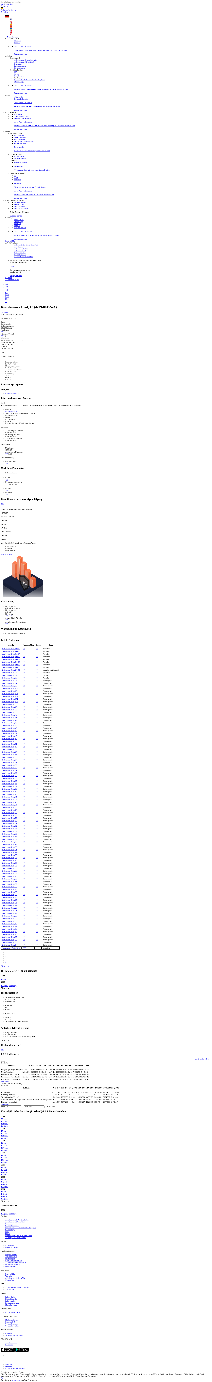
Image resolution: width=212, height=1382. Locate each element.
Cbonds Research (20, 206)
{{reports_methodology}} (202, 1059)
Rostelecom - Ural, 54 (9, 752)
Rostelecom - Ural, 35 (9, 892)
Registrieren (13, 10)
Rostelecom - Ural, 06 (9, 678)
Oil (15, 176)
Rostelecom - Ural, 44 (9, 725)
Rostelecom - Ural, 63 (9, 776)
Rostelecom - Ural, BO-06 (11, 657)
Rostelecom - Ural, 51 (9, 744)
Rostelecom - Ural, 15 (9, 932)
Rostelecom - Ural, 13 (9, 926)
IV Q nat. (4, 980)
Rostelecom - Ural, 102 (10, 694)
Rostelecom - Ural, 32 (9, 884)
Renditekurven (19, 76)
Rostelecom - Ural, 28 (9, 908)
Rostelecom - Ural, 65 (9, 781)
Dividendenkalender (21, 99)
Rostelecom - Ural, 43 (9, 723)
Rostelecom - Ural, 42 (9, 720)
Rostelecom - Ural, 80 (9, 821)
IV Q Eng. (12, 986)
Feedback (8, 1366)
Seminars (13, 216)
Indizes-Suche (19, 135)
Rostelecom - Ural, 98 (9, 868)
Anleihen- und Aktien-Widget (15, 1278)
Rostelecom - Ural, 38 (9, 710)
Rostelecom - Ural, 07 (9, 675)
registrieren (16, 1380)
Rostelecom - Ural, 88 (9, 842)
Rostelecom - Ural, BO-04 (11, 651)
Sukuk (16, 74)
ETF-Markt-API (20, 253)
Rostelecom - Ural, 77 (9, 813)
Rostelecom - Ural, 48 (9, 736)
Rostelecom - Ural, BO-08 (11, 662)
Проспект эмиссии (12, 393)
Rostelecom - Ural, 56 (9, 757)
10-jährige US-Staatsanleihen (15, 1238)
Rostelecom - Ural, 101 (10, 691)
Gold (16, 178)
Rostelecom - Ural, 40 (9, 715)
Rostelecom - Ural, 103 (10, 696)
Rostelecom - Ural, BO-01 (11, 670)
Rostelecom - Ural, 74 (9, 805)
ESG (16, 72)
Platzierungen (10, 1259)
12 (6, 960)
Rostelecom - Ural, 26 (9, 903)
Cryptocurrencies (20, 137)
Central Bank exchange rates (24, 141)
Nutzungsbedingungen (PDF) (15, 1368)
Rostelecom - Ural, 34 (9, 889)
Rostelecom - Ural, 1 (9, 945)
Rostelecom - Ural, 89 (9, 844)
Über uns (8, 278)
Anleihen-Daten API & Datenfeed (26, 245)
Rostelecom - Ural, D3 (9, 924)
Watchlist (17, 41)
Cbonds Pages (19, 82)
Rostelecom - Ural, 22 (9, 913)
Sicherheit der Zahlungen (14, 1335)
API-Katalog (18, 247)
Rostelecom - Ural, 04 (9, 683)
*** (2, 332)
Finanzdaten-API (20, 255)
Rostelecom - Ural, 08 (9, 673)
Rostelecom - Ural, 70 (9, 794)
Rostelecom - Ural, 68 (9, 789)
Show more (5, 1082)
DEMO (12, 266)
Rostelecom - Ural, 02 (9, 874)
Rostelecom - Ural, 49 (9, 739)
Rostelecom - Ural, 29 (9, 876)
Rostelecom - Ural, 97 (9, 866)
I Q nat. (4, 1119)
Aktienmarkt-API (20, 251)
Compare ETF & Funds (22, 118)
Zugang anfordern (16, 276)
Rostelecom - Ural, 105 (10, 702)
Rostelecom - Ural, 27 (9, 905)
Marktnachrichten (20, 202)
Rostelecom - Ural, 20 (9, 916)
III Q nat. (4, 1124)
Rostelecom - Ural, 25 (9, 900)
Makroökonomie (20, 158)
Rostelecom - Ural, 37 (9, 707)
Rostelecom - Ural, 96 (9, 863)
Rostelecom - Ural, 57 (9, 760)
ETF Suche (18, 114)
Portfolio (17, 43)
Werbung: (8, 1364)
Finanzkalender (19, 68)
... (6, 302)
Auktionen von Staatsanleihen (15, 1263)
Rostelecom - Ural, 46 (9, 731)
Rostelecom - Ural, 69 (9, 792)
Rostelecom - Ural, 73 (9, 802)
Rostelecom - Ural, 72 (9, 799)
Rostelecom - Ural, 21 (9, 911)
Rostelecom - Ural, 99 (9, 871)
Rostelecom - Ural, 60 (9, 768)
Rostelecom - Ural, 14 (9, 929)
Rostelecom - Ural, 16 (9, 934)
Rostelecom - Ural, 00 (9, 918)
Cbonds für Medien (21, 208)
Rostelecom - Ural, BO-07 (11, 659)
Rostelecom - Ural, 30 (9, 879)
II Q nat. (4, 1121)
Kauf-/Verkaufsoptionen (13, 1261)
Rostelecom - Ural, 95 (9, 860)
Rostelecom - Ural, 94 (9, 858)
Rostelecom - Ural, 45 (9, 728)
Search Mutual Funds (21, 116)
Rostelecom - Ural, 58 (9, 762)
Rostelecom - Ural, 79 (9, 818)
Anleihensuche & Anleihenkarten (25, 60)
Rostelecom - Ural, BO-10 (11, 667)
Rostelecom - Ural (11, 411)
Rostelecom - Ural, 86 (9, 836)
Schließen (4, 12)
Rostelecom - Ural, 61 (9, 770)
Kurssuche (18, 64)
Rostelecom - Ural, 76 (9, 810)
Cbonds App (18, 222)
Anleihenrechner (20, 228)
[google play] (22, 1351)
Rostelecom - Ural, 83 (9, 829)
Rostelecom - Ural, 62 (9, 773)
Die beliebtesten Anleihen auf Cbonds (18, 1236)
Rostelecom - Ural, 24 (9, 897)
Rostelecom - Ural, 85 (9, 834)
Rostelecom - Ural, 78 (9, 815)
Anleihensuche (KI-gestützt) (24, 62)
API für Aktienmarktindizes (23, 257)
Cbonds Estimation (12, 1226)
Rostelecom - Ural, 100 (10, 688)
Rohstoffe (17, 180)
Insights (19, 216)
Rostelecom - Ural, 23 (9, 895)
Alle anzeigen (5, 966)
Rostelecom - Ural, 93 (9, 855)
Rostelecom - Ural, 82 (9, 826)
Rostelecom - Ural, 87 (9, 839)
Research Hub (19, 204)
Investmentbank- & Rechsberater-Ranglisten (29, 80)
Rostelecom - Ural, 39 (9, 712)
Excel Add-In (19, 220)
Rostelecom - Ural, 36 (9, 704)
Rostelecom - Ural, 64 (9, 778)
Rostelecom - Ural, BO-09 (11, 665)
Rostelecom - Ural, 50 (9, 741)
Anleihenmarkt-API (21, 249)
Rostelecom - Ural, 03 (9, 686)
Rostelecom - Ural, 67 (9, 786)
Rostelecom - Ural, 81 (9, 823)
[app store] (8, 1351)
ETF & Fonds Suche (12, 1312)
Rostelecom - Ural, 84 (9, 831)
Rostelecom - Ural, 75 (9, 807)
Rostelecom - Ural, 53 (9, 749)
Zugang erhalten (6, 554)
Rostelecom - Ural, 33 (9, 887)
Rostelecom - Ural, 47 (9, 733)
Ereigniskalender (20, 66)
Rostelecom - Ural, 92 (9, 852)
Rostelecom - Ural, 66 (9, 784)
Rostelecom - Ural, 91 (9, 850)
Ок (2, 1378)
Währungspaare (19, 139)
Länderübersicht (19, 156)
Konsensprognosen (20, 162)
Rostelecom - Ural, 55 (9, 755)
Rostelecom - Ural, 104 (10, 699)
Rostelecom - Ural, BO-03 (11, 649)
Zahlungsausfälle (11, 1257)
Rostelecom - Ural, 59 (9, 765)
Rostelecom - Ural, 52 (9, 747)
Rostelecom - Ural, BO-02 (11, 948)
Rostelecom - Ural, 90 (9, 847)
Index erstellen (10, 1301)
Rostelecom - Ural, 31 (9, 881)
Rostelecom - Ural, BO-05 (11, 654)
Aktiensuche (18, 97)
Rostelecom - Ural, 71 (9, 797)
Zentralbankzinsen (20, 143)
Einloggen (4, 10)
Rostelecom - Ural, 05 (9, 680)
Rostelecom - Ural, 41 (9, 717)
